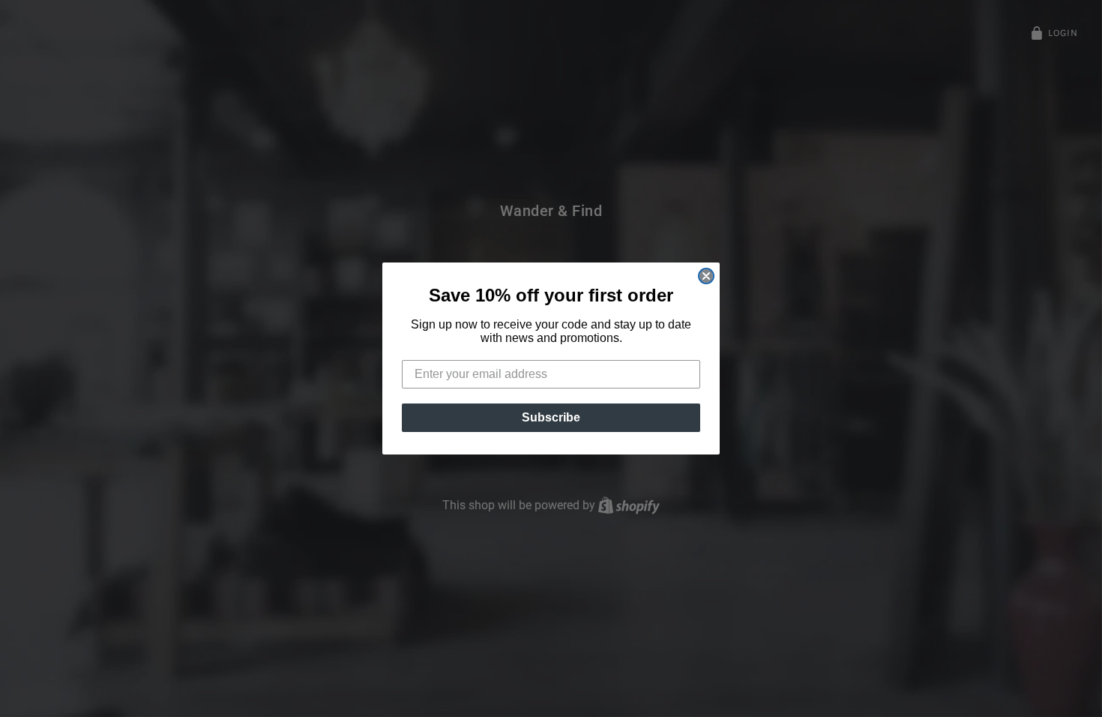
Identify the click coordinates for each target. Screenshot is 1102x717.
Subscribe (551, 417)
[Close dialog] (706, 276)
